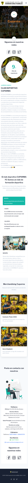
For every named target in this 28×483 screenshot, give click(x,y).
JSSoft (21, 475)
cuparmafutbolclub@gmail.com (14, 442)
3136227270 (21, 434)
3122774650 (13, 434)
